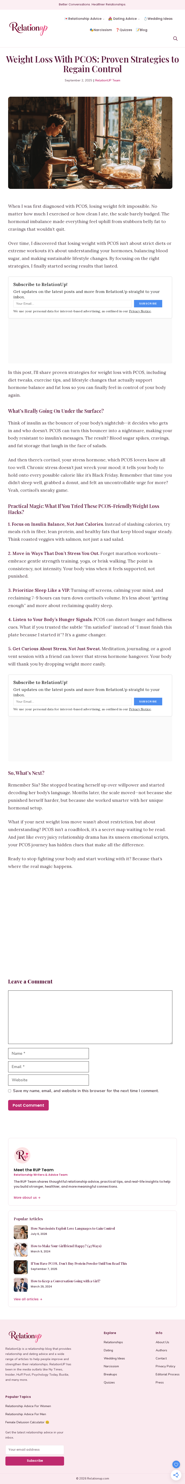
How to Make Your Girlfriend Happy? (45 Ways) (66, 1246)
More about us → (27, 1198)
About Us (162, 1342)
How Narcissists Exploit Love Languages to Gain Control (73, 1228)
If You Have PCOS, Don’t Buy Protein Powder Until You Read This (79, 1263)
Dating (108, 1350)
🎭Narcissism (101, 30)
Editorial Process (168, 1374)
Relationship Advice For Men (25, 1414)
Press (160, 1382)
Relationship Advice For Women (28, 1406)
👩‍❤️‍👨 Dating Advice (122, 18)
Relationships (113, 1342)
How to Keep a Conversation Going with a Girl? (65, 1281)
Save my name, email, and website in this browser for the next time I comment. (86, 1090)
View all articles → (28, 1299)
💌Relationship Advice (83, 18)
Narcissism (111, 1366)
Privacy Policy (165, 1366)
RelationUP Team (107, 80)
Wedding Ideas (114, 1358)
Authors (161, 1350)
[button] (175, 38)
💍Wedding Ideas (158, 18)
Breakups (110, 1374)
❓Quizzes (124, 30)
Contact (161, 1358)
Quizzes (109, 1382)
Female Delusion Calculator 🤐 (27, 1422)
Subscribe (35, 1461)
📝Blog (141, 30)
